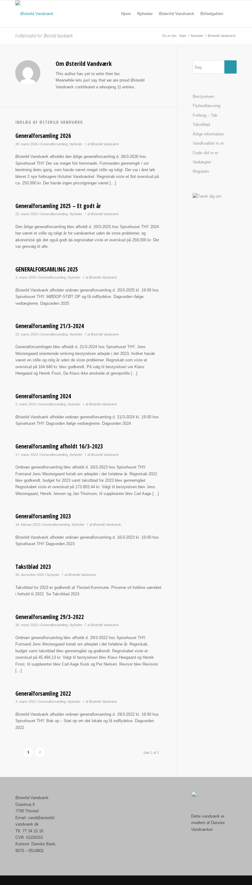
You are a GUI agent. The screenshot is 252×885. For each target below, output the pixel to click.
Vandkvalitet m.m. (209, 143)
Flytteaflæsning (206, 105)
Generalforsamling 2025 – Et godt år (58, 206)
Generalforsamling (54, 144)
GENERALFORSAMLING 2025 (46, 269)
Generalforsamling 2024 (43, 396)
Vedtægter (202, 162)
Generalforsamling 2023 (43, 516)
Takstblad (201, 124)
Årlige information (208, 134)
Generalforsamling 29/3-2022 (49, 617)
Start (182, 36)
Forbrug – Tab (205, 115)
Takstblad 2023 (33, 567)
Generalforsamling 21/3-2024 (49, 326)
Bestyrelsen (203, 96)
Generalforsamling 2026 (43, 136)
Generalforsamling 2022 (43, 694)
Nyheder (197, 36)
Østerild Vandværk (105, 144)
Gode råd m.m (205, 153)
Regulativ (201, 171)
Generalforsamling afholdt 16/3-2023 (59, 446)
